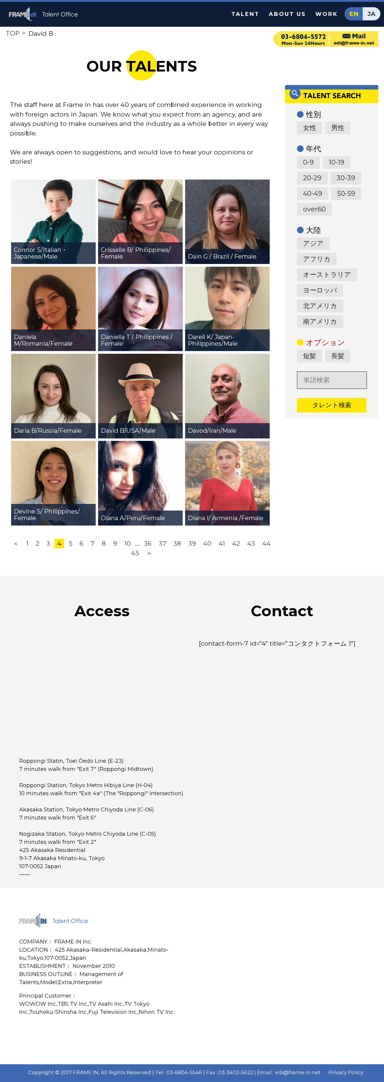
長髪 (337, 356)
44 (266, 543)
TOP (13, 33)
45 (135, 553)
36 (148, 543)
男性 (337, 128)
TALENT (245, 14)
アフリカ (317, 259)
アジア (313, 243)
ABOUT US (287, 14)
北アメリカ (320, 306)
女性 (309, 128)
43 (251, 543)
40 (207, 543)
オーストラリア (327, 275)
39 (192, 543)
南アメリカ (320, 321)
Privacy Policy (345, 1072)
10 (127, 543)
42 (236, 543)
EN (353, 13)
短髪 (309, 356)
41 (222, 543)
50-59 (346, 193)
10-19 (336, 162)
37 (162, 543)
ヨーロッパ (320, 290)
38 (177, 543)
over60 (314, 209)
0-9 (308, 162)
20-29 (312, 178)
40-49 (312, 193)
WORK (326, 14)
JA (371, 13)
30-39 (346, 178)
